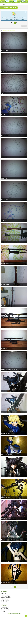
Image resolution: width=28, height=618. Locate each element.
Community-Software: (14, 613)
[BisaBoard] (2, 1)
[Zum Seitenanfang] (26, 616)
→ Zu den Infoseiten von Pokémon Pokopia (14, 19)
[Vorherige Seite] (11, 23)
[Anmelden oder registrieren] (23, 1)
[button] (26, 1)
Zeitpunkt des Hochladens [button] (9, 30)
